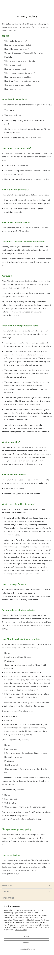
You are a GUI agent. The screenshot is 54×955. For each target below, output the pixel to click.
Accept (26, 936)
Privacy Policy (21, 930)
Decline (26, 942)
